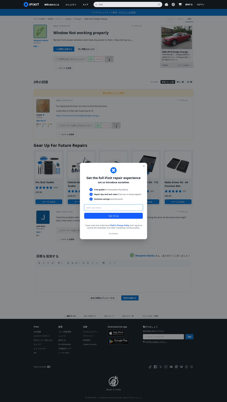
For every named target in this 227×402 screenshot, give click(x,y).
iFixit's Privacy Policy (119, 225)
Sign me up (114, 215)
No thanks (113, 233)
